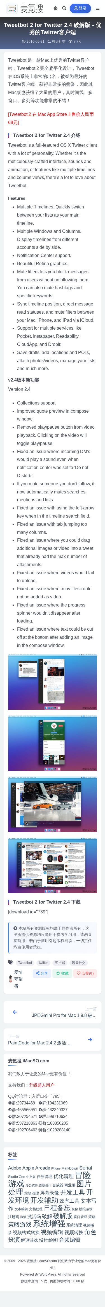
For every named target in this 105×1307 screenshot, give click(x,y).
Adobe (14, 1168)
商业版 (69, 1185)
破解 (47, 1216)
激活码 (34, 1216)
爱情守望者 (18, 979)
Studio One (16, 1177)
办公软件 (31, 1185)
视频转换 (73, 1232)
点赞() (87, 973)
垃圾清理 (31, 1193)
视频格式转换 (26, 1232)
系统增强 (49, 1223)
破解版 (63, 1215)
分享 (44, 973)
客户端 (60, 963)
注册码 (13, 1217)
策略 (91, 1217)
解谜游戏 (29, 1240)
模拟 (75, 1209)
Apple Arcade (36, 1168)
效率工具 (69, 1201)
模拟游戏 (85, 1209)
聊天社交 (59, 41)
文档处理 (36, 1209)
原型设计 (45, 1185)
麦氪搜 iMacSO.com (42, 1261)
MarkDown (70, 1168)
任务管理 (44, 1177)
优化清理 (63, 1176)
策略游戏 (20, 1224)
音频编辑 (69, 1240)
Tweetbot (25, 963)
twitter (43, 963)
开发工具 (72, 1192)
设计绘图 (48, 1240)
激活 (23, 1217)
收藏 (65, 973)
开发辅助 (44, 1200)
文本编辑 (21, 1209)
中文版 (31, 1177)
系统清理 (74, 1225)
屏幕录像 (49, 1193)
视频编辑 (52, 1232)
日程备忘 (57, 1208)
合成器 (57, 1185)
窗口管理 (80, 1217)
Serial (85, 1168)
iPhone (55, 1168)
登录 (83, 8)
